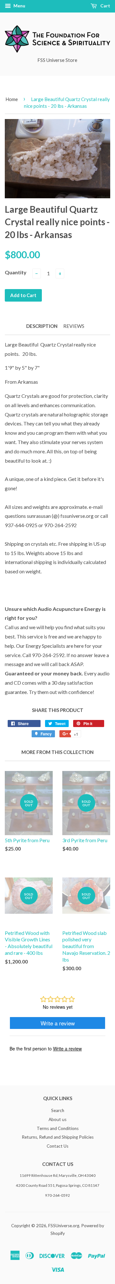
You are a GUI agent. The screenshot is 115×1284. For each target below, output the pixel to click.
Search (57, 1110)
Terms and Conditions (58, 1128)
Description (41, 326)
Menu (18, 5)
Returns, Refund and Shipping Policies (58, 1137)
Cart (104, 5)
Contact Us (57, 1146)
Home (11, 99)
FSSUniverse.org (63, 1225)
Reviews (73, 326)
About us (57, 1119)
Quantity (16, 272)
